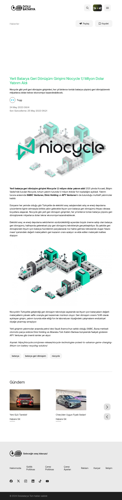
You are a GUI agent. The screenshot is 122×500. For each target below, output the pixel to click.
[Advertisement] (63, 54)
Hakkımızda (15, 468)
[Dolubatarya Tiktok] (40, 481)
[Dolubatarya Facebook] (11, 481)
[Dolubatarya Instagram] (25, 481)
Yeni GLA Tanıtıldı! (18, 414)
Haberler (14, 23)
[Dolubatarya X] (18, 481)
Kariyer (97, 468)
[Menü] (107, 7)
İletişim (109, 468)
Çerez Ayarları (67, 468)
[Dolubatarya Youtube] (47, 481)
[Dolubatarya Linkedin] (33, 481)
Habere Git (15, 419)
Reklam (84, 468)
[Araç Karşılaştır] (97, 7)
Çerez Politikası (49, 468)
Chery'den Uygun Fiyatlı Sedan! (71, 414)
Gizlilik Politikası (30, 468)
